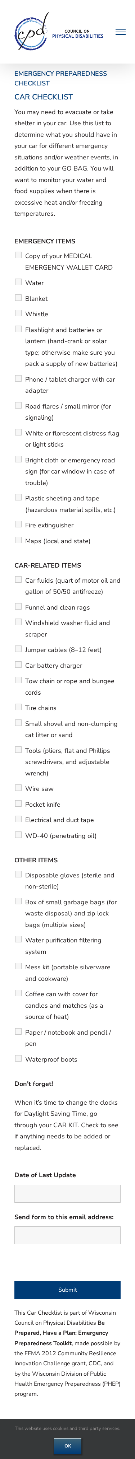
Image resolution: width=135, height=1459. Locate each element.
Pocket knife (42, 804)
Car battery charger (53, 665)
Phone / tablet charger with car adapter (70, 385)
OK (67, 1445)
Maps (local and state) (58, 541)
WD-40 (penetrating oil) (61, 835)
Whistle (36, 314)
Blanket (36, 298)
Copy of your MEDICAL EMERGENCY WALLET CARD (69, 262)
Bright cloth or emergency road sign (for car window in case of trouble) (70, 471)
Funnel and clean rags (57, 607)
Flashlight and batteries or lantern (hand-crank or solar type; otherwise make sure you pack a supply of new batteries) (71, 347)
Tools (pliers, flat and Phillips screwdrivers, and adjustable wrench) (67, 762)
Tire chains (41, 708)
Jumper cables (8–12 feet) (63, 649)
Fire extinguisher (49, 525)
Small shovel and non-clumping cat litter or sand (71, 729)
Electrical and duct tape (59, 820)
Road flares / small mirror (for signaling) (68, 412)
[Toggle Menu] (119, 31)
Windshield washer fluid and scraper (67, 629)
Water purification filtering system (63, 946)
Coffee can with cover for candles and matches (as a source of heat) (64, 1005)
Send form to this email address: (63, 1217)
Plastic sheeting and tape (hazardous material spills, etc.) (70, 504)
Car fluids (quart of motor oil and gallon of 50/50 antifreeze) (73, 586)
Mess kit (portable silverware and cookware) (68, 973)
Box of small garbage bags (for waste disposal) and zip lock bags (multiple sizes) (71, 913)
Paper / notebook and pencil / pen (68, 1038)
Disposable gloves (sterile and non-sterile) (69, 881)
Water (34, 283)
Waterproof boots (51, 1059)
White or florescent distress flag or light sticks (72, 439)
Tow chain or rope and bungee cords (69, 687)
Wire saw (39, 788)
